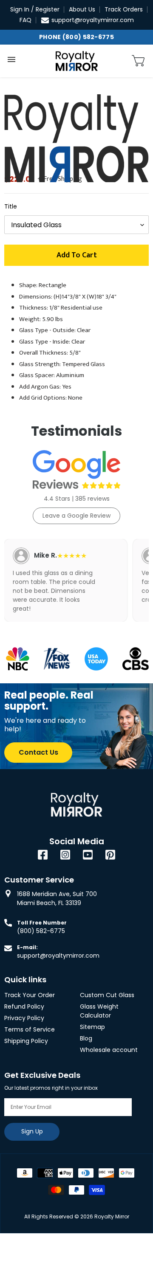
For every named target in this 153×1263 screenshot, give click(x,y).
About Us (82, 9)
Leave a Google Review (76, 515)
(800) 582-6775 (41, 931)
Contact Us (38, 752)
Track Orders (124, 9)
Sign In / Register (35, 9)
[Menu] (11, 59)
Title (10, 206)
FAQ (25, 20)
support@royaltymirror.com (92, 20)
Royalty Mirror (111, 1216)
